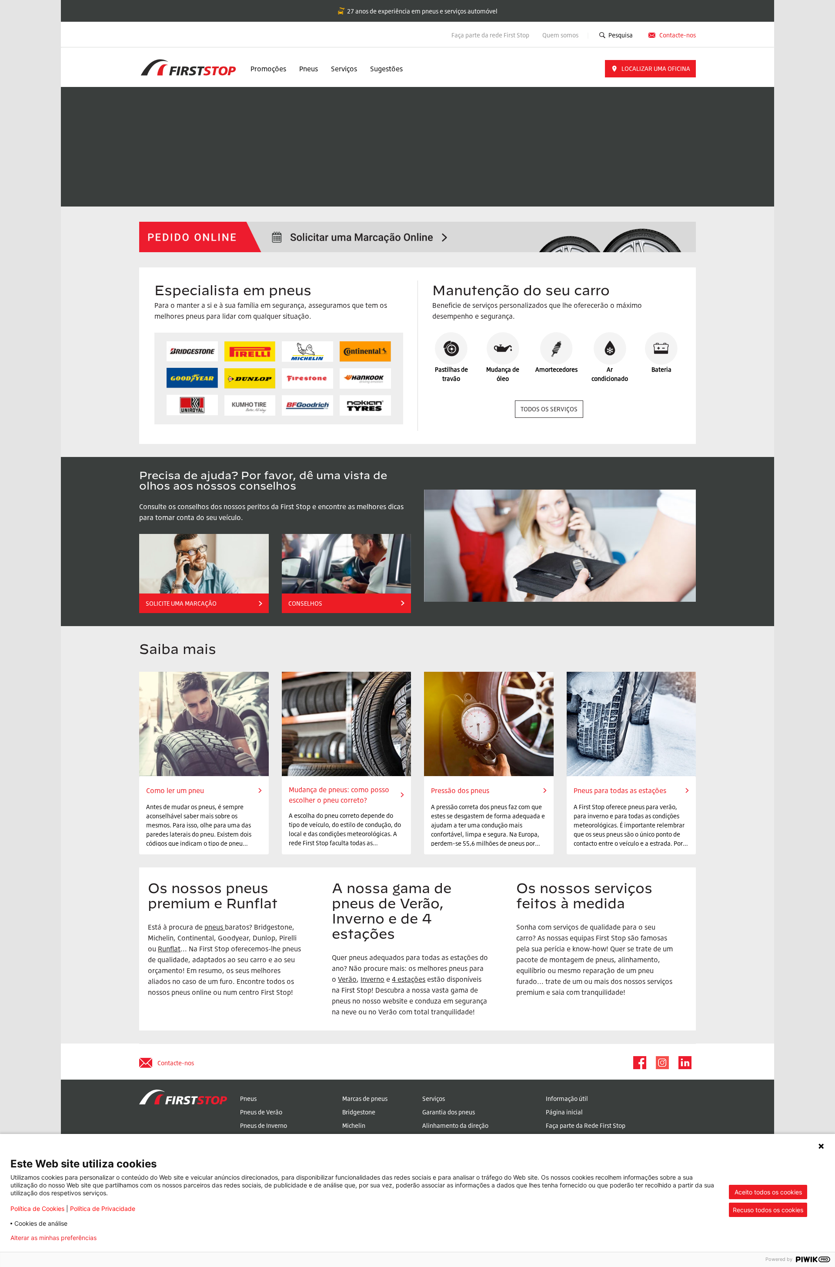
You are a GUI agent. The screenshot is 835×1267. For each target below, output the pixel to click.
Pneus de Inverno (263, 1125)
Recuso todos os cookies (768, 1210)
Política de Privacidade (102, 1208)
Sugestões (386, 68)
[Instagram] (662, 1062)
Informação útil (567, 1098)
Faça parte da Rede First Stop (585, 1125)
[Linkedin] (684, 1062)
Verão (347, 979)
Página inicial (564, 1112)
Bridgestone (358, 1112)
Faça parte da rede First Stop (490, 35)
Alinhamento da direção (455, 1125)
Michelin (353, 1125)
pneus (213, 927)
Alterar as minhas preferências (53, 1237)
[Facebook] (639, 1062)
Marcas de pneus (364, 1098)
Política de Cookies (37, 1208)
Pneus (308, 68)
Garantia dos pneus (448, 1112)
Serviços (344, 68)
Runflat (169, 948)
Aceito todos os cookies (768, 1192)
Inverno (372, 979)
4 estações (408, 979)
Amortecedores (556, 369)
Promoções (268, 68)
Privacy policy (130, 1237)
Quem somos (561, 35)
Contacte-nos (677, 35)
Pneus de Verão (261, 1112)
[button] (650, 68)
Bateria (661, 369)
